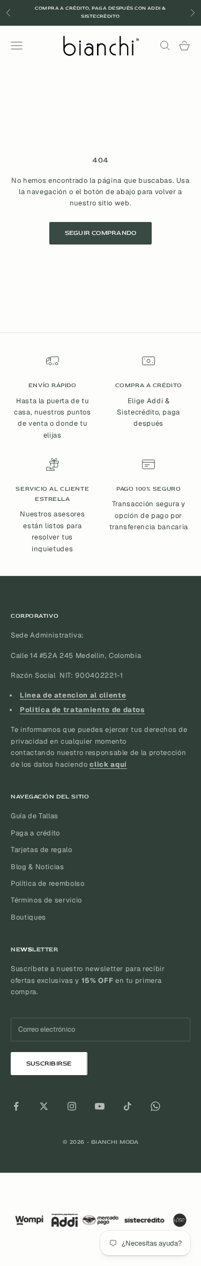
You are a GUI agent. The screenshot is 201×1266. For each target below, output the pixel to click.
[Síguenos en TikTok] (127, 1106)
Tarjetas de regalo (41, 849)
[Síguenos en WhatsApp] (155, 1106)
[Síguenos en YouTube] (99, 1106)
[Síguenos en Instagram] (71, 1106)
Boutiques (28, 917)
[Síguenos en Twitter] (44, 1106)
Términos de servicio (46, 900)
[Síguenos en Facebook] (16, 1106)
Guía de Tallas (34, 815)
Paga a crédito (35, 833)
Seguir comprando (101, 233)
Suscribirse (49, 1064)
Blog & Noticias (37, 866)
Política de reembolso (48, 883)
